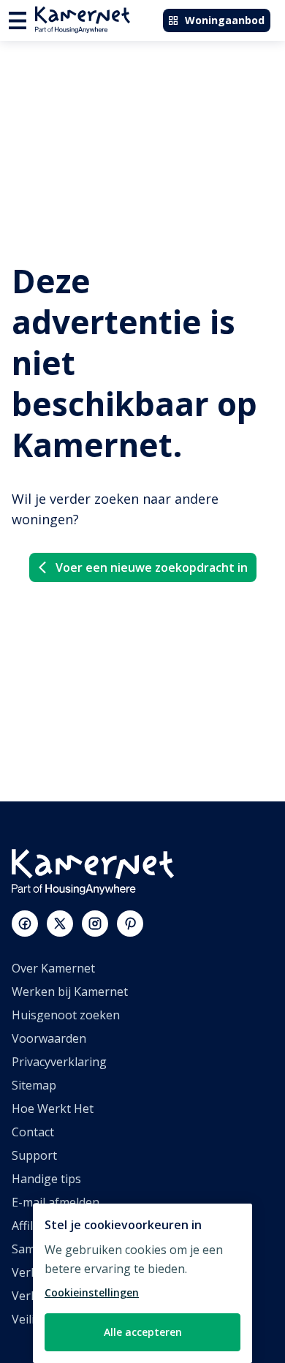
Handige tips (46, 1179)
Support (34, 1155)
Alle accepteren (143, 1332)
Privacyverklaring (59, 1062)
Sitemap (34, 1085)
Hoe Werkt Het (53, 1108)
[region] (142, 1283)
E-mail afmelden (55, 1202)
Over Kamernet (53, 968)
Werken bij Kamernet (70, 991)
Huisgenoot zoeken (66, 1015)
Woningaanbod (225, 20)
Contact (33, 1132)
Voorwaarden (49, 1038)
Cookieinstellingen (92, 1292)
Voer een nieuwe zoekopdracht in (152, 567)
